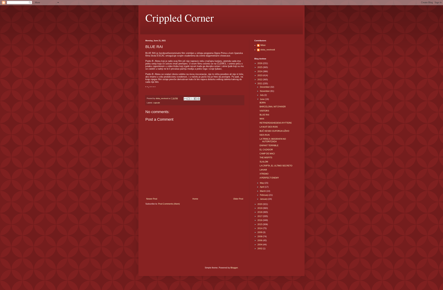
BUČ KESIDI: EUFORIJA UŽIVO (274, 131)
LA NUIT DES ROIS (269, 127)
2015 (260, 224)
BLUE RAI (264, 115)
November (265, 91)
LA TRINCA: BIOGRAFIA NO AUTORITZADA (273, 140)
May (262, 183)
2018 (260, 212)
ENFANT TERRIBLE (269, 145)
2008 (260, 236)
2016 (260, 220)
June (262, 99)
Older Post (238, 199)
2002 (260, 248)
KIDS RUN (265, 135)
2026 (260, 63)
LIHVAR (263, 170)
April (262, 187)
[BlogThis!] (188, 98)
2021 (260, 83)
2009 (260, 232)
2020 (260, 204)
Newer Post (151, 199)
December (265, 87)
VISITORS (264, 111)
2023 (260, 75)
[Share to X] (192, 98)
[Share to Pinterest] (198, 98)
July (262, 95)
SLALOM (264, 162)
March (263, 191)
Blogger (234, 268)
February (264, 195)
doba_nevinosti (267, 50)
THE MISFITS (266, 157)
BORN (263, 103)
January (264, 199)
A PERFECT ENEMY (269, 178)
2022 (260, 79)
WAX (262, 119)
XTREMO (264, 174)
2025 (260, 67)
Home (195, 199)
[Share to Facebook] (195, 98)
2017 (260, 216)
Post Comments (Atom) (169, 204)
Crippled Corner (179, 18)
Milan (263, 45)
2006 (260, 240)
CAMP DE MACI (267, 153)
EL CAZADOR (266, 149)
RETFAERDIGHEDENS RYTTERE (276, 123)
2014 (260, 228)
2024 (260, 71)
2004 (260, 244)
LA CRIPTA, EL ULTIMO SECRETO (276, 166)
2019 (260, 208)
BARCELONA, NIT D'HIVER (273, 106)
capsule (156, 103)
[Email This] (185, 98)
